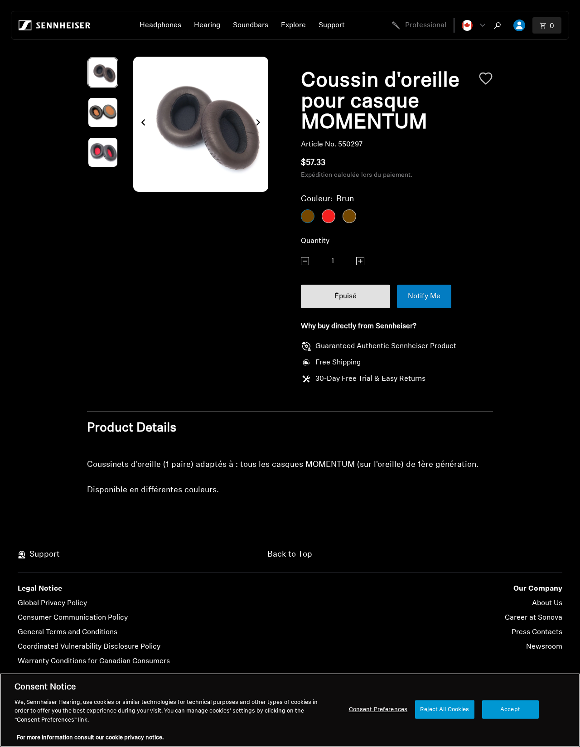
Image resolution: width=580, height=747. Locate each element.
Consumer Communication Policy (73, 617)
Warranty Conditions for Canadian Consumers (94, 661)
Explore (293, 25)
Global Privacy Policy (52, 603)
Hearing (207, 25)
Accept (510, 709)
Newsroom (544, 646)
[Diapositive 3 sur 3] (102, 152)
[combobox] (499, 25)
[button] (473, 25)
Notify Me (424, 296)
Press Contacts (537, 632)
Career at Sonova (533, 617)
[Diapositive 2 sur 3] (102, 112)
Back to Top (289, 555)
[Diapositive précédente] (140, 124)
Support (332, 25)
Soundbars (250, 25)
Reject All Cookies (444, 709)
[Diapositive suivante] (260, 124)
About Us (547, 603)
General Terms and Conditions (67, 632)
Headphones (160, 25)
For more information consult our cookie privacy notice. (90, 738)
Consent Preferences (378, 709)
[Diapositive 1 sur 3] (102, 72)
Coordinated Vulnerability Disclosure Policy (89, 646)
